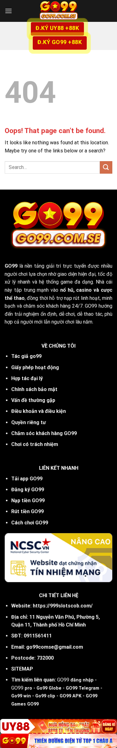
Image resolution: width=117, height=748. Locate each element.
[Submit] (106, 167)
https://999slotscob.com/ (63, 606)
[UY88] (58, 726)
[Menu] (8, 10)
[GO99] (58, 11)
